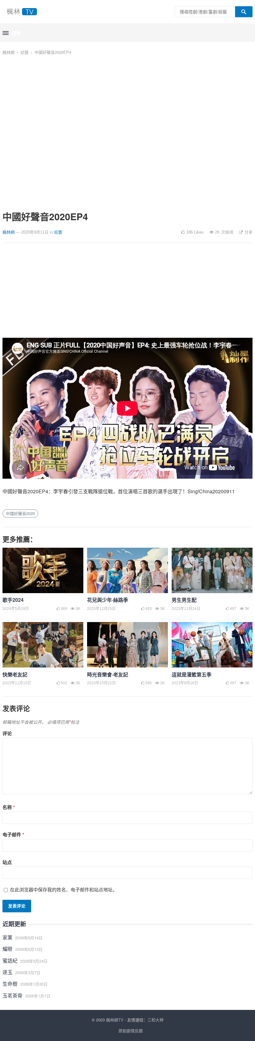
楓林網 (8, 52)
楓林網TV (114, 1020)
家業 (7, 937)
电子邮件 (13, 834)
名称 (8, 807)
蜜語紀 (9, 960)
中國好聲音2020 (20, 513)
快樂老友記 (14, 674)
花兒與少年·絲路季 (107, 599)
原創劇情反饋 (130, 1031)
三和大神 (155, 1020)
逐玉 (7, 972)
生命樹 (9, 983)
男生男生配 (184, 599)
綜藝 (25, 52)
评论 (7, 733)
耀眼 (7, 948)
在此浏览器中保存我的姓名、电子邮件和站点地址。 (63, 889)
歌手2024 (13, 599)
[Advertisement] (127, 294)
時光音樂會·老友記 (107, 674)
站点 (7, 862)
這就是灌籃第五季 (191, 674)
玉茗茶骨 (12, 995)
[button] (11, 33)
